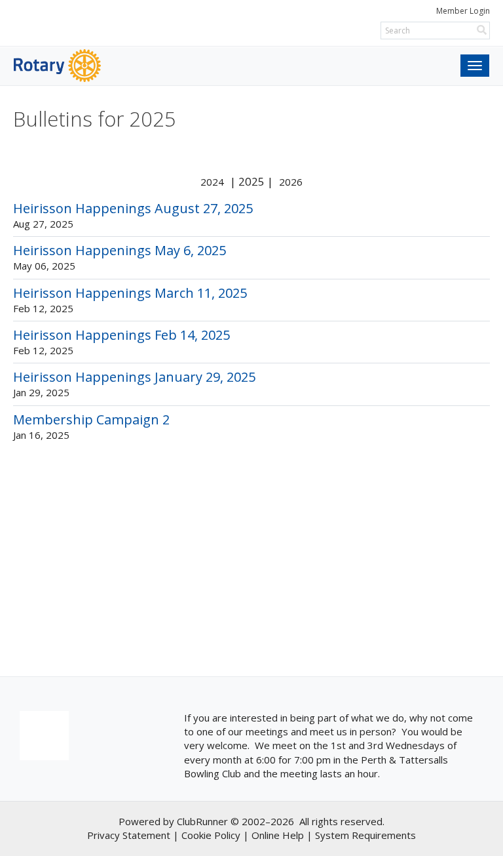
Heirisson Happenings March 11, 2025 (130, 293)
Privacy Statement (128, 835)
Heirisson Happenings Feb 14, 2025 (121, 335)
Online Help (278, 835)
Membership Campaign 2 (91, 419)
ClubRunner (202, 821)
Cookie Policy (210, 835)
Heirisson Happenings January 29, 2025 (134, 377)
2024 (212, 181)
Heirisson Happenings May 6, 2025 (119, 250)
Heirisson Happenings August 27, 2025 (133, 208)
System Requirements (365, 835)
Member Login (463, 10)
